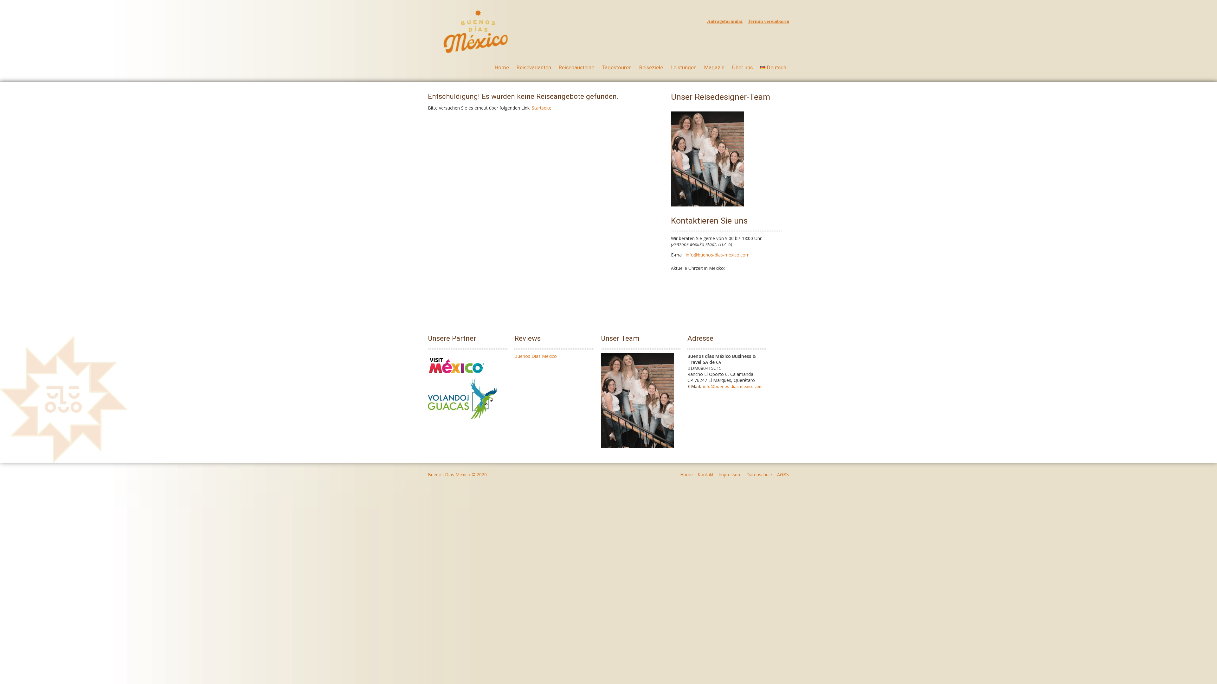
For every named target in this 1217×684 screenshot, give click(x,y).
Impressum (730, 475)
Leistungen (684, 67)
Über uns (742, 67)
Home (502, 67)
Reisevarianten (534, 67)
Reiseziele (651, 67)
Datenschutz (759, 475)
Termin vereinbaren (768, 21)
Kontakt (706, 475)
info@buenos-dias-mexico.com (718, 255)
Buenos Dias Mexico (535, 356)
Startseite (541, 108)
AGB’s (783, 475)
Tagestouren (617, 67)
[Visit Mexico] (457, 375)
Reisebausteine (576, 67)
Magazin (714, 67)
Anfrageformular (725, 21)
